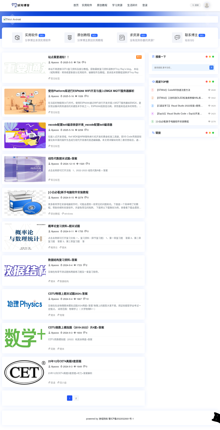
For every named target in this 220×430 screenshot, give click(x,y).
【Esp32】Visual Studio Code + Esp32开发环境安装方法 (180, 113)
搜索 (197, 5)
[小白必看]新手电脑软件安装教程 (68, 192)
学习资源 (117, 5)
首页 (76, 5)
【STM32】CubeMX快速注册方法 (173, 89)
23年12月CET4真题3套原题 (64, 361)
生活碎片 (132, 5)
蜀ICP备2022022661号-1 (121, 418)
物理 (62, 315)
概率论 (54, 247)
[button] (12, 19)
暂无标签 (55, 78)
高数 (53, 348)
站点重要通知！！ (59, 57)
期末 (64, 247)
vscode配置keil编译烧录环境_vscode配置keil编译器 (80, 124)
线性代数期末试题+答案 (62, 158)
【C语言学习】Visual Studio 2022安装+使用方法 (180, 105)
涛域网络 (103, 418)
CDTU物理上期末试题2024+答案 (68, 293)
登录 (145, 5)
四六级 (63, 382)
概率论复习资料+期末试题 (64, 226)
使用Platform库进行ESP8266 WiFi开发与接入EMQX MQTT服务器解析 (91, 90)
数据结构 (64, 281)
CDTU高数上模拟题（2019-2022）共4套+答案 (76, 327)
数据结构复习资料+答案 (62, 259)
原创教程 (102, 5)
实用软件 (87, 5)
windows (68, 213)
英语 (53, 382)
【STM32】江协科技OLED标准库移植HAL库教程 (180, 97)
